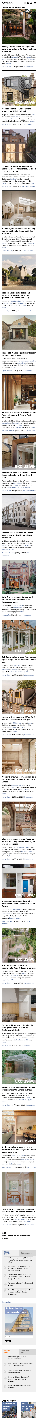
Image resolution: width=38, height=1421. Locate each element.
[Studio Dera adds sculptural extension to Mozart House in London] (19, 946)
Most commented (26, 1253)
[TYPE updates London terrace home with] (19, 1190)
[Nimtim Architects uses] (19, 1128)
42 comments (31, 1167)
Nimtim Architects (18, 1155)
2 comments (28, 370)
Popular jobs (7, 1352)
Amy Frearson (7, 921)
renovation (8, 303)
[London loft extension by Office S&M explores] (19, 698)
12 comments (29, 675)
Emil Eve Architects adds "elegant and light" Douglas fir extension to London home (19, 659)
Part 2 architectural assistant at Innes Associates (19, 1371)
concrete (31, 59)
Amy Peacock (7, 1167)
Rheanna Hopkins (8, 430)
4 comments (27, 311)
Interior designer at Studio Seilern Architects (17, 1357)
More (8, 63)
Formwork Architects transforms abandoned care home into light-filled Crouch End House (19, 168)
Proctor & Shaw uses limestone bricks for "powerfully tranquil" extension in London (19, 779)
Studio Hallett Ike (17, 301)
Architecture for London (21, 847)
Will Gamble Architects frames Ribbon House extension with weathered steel (19, 475)
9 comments (30, 1105)
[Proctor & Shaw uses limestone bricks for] (19, 757)
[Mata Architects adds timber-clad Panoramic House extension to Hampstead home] (19, 578)
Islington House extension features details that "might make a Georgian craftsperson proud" (18, 841)
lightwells (30, 243)
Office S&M (17, 723)
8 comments (28, 797)
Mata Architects (17, 605)
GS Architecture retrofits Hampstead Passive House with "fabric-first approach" (19, 415)
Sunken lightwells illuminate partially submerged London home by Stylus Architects (18, 231)
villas (12, 787)
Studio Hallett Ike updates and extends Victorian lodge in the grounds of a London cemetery (16, 295)
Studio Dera (6, 980)
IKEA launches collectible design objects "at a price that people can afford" (20, 1259)
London (4, 59)
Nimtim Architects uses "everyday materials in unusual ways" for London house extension (19, 1149)
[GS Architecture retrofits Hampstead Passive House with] (19, 393)
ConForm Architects (23, 1040)
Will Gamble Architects (15, 487)
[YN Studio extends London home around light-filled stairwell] (19, 89)
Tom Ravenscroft (27, 1160)
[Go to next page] (28, 3)
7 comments (26, 615)
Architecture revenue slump (9, 1406)
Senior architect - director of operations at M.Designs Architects (18, 1378)
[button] (30, 2)
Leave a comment (28, 186)
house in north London (27, 361)
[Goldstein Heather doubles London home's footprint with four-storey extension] (19, 513)
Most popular (7, 1253)
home (29, 57)
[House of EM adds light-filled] (19, 333)
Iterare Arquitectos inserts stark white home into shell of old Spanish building (20, 1267)
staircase (5, 549)
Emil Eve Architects (18, 672)
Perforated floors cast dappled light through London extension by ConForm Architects (18, 1027)
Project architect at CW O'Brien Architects (19, 1386)
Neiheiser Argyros (25, 1099)
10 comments (28, 251)
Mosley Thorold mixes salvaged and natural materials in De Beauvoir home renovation (19, 49)
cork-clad (8, 1164)
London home (24, 789)
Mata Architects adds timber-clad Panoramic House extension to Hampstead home (17, 599)
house (28, 543)
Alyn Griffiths (7, 370)
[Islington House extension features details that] (19, 820)
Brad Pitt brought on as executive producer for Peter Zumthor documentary (20, 1291)
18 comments (29, 735)
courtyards (15, 975)
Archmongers (18, 909)
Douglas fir (17, 665)
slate (33, 115)
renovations (6, 914)
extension (16, 117)
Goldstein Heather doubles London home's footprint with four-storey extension (17, 535)
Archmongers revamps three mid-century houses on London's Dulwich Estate (18, 903)
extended (14, 57)
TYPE (24, 1221)
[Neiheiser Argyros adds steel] (19, 1068)
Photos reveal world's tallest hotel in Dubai (20, 1284)
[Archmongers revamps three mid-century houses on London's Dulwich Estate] (19, 882)
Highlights (11, 1401)
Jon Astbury (6, 67)
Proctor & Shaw (17, 785)
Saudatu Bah (6, 615)
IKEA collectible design (27, 1406)
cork (30, 723)
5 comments (28, 67)
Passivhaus (18, 427)
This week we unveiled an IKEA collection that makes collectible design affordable (19, 1275)
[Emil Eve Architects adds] (19, 638)
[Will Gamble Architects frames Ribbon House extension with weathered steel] (19, 453)
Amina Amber (7, 251)
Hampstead (17, 607)
